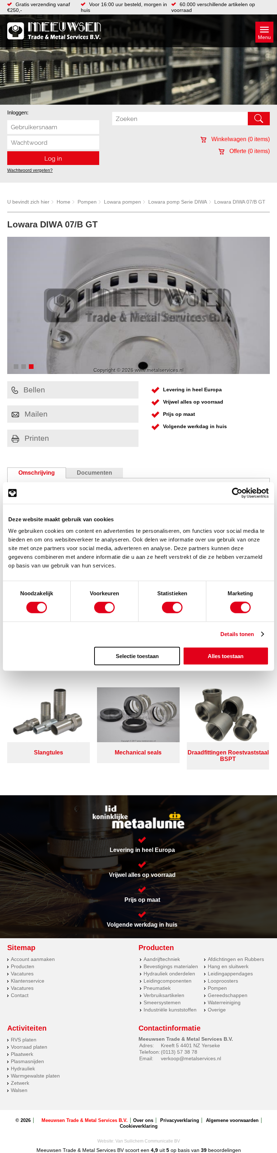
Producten (22, 966)
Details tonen (237, 634)
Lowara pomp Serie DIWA (177, 202)
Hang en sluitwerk (228, 966)
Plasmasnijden (27, 1061)
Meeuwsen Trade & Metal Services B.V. (84, 1120)
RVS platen (23, 1040)
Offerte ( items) (249, 151)
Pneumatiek (157, 988)
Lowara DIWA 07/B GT (239, 202)
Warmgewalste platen (35, 1076)
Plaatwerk (22, 1054)
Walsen (19, 1090)
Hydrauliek (23, 1068)
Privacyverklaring (179, 1120)
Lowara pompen (122, 202)
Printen (37, 438)
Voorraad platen (29, 1047)
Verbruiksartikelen (164, 995)
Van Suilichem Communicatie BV (147, 1141)
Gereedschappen (227, 995)
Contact (19, 995)
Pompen (87, 202)
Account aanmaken (33, 959)
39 (204, 1150)
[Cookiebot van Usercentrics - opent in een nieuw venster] (237, 493)
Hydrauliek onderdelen (169, 973)
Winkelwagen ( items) (240, 139)
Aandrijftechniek (162, 959)
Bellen (34, 390)
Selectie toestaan (137, 656)
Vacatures (22, 973)
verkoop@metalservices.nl (191, 1058)
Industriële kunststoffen (170, 1010)
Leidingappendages (230, 973)
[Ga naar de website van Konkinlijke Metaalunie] (138, 817)
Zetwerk (20, 1083)
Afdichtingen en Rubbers (236, 959)
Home (63, 202)
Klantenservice (27, 981)
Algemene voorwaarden (232, 1120)
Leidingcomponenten (168, 981)
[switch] (104, 607)
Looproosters (223, 981)
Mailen (36, 414)
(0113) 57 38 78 (179, 1052)
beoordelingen (224, 1150)
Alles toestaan (225, 656)
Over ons (143, 1120)
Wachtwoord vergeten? (30, 170)
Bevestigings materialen (171, 966)
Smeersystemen (162, 1002)
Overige (217, 1010)
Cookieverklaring (139, 1126)
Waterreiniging (224, 1002)
